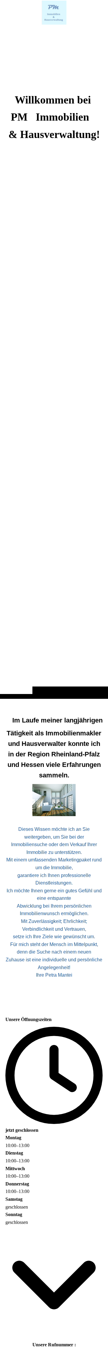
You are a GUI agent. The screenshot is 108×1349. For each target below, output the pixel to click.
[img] (54, 361)
